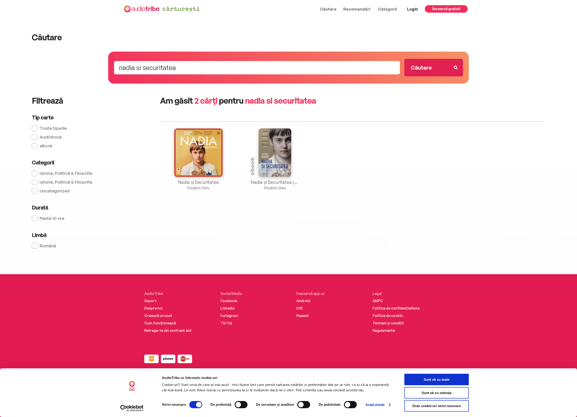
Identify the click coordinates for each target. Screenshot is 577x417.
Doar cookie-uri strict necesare (436, 406)
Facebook (228, 301)
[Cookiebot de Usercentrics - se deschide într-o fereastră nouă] (132, 408)
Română (48, 245)
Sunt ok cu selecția (436, 393)
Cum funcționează (160, 323)
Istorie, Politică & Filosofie (66, 173)
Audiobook (51, 137)
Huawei (302, 315)
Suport (150, 301)
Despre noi (153, 308)
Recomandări (356, 9)
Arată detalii (375, 405)
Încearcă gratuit (446, 9)
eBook (46, 145)
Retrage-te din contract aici (167, 330)
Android (303, 301)
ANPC (378, 301)
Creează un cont (158, 315)
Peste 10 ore (52, 218)
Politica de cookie (388, 315)
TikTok (226, 323)
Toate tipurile (53, 128)
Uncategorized (55, 191)
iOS (299, 308)
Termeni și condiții (388, 323)
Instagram (229, 315)
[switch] (241, 404)
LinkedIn (227, 308)
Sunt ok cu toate (436, 379)
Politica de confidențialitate (396, 308)
